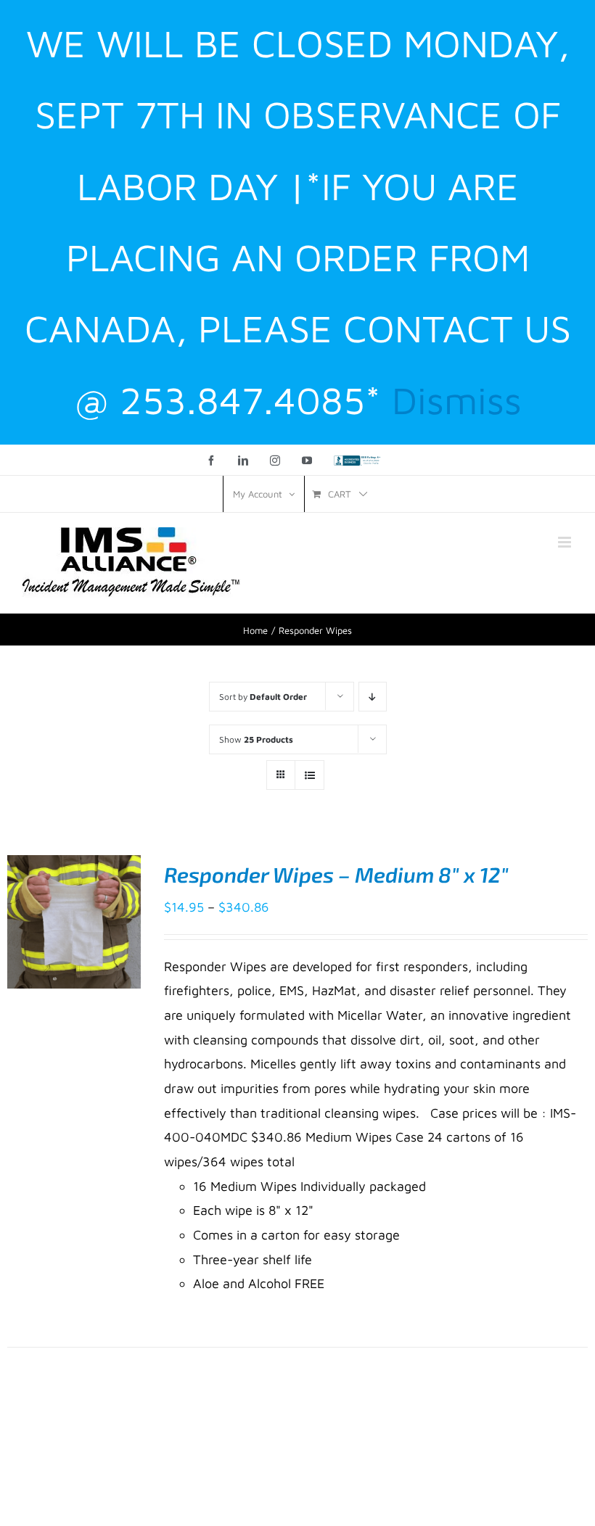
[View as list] (309, 775)
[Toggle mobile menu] (565, 542)
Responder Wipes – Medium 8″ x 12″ (336, 874)
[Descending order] (372, 697)
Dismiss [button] (457, 399)
